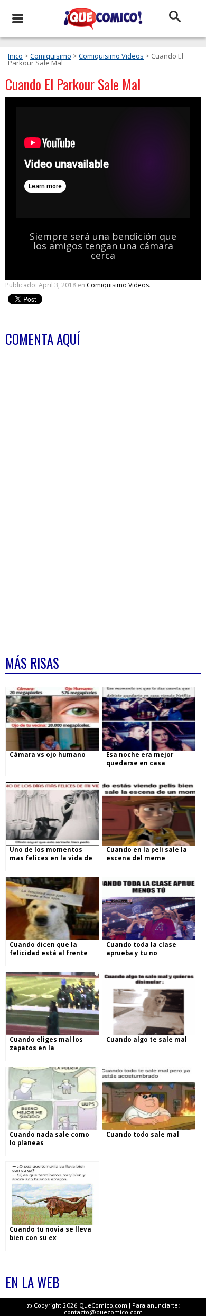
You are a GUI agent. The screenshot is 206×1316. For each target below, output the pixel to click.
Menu (17, 18)
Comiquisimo (50, 56)
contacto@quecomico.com (103, 1312)
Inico (15, 56)
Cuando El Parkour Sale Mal (73, 84)
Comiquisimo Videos (111, 56)
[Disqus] (103, 495)
